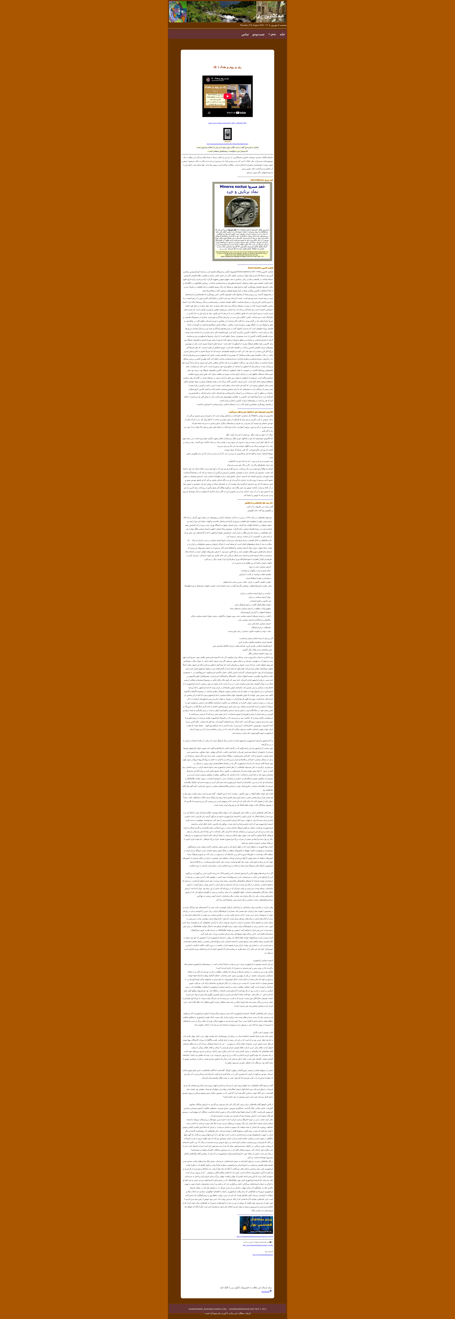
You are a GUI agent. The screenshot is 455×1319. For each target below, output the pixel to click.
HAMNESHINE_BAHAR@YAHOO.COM (208, 1309)
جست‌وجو (259, 34)
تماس (245, 34)
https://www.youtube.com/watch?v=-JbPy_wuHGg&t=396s (227, 123)
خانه (282, 34)
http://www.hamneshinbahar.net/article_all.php (258, 1245)
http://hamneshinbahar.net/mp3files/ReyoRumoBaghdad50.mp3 (227, 144)
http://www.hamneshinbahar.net (263, 1255)
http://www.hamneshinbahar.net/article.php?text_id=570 (255, 1236)
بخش (273, 34)
